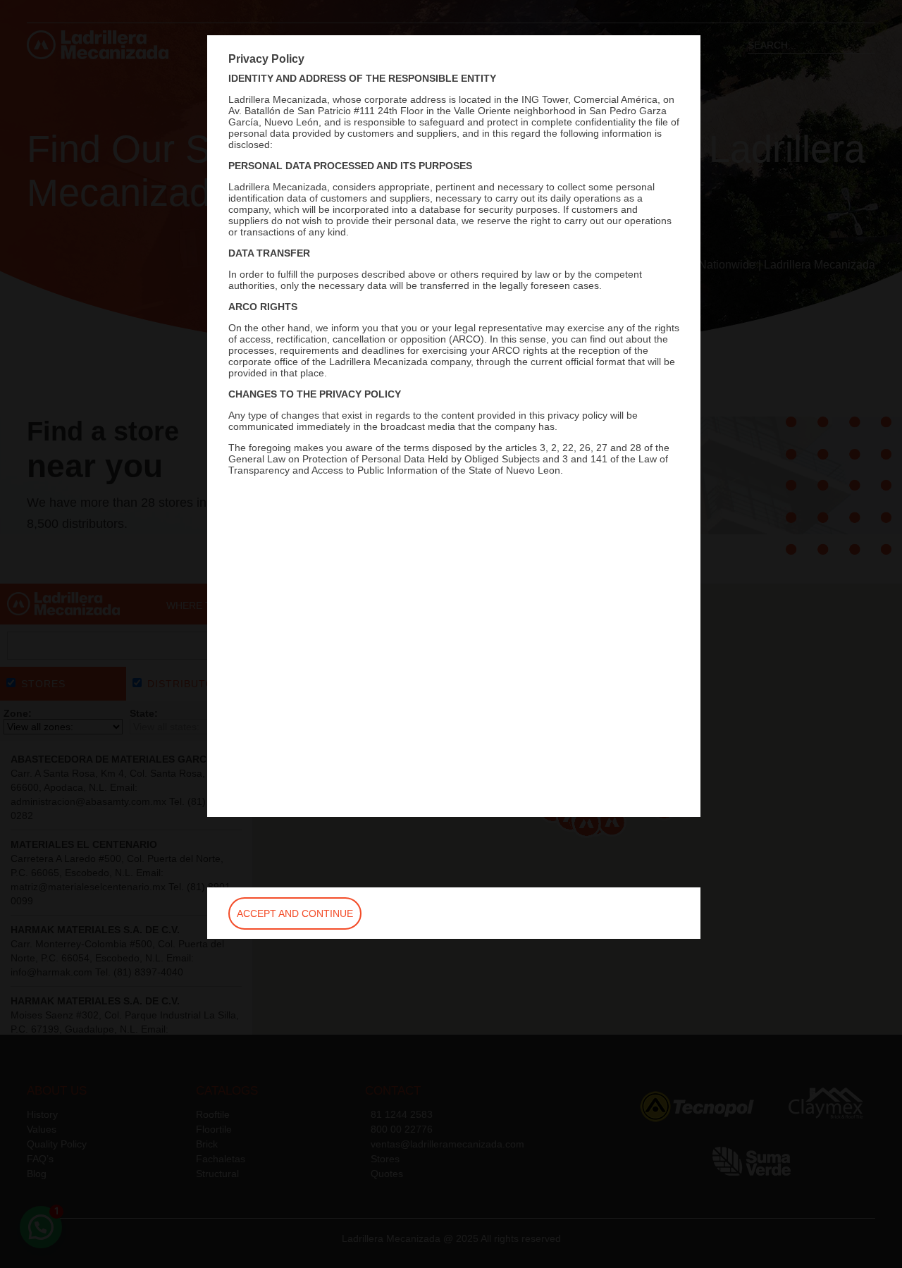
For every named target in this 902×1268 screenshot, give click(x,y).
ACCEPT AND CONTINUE (295, 913)
